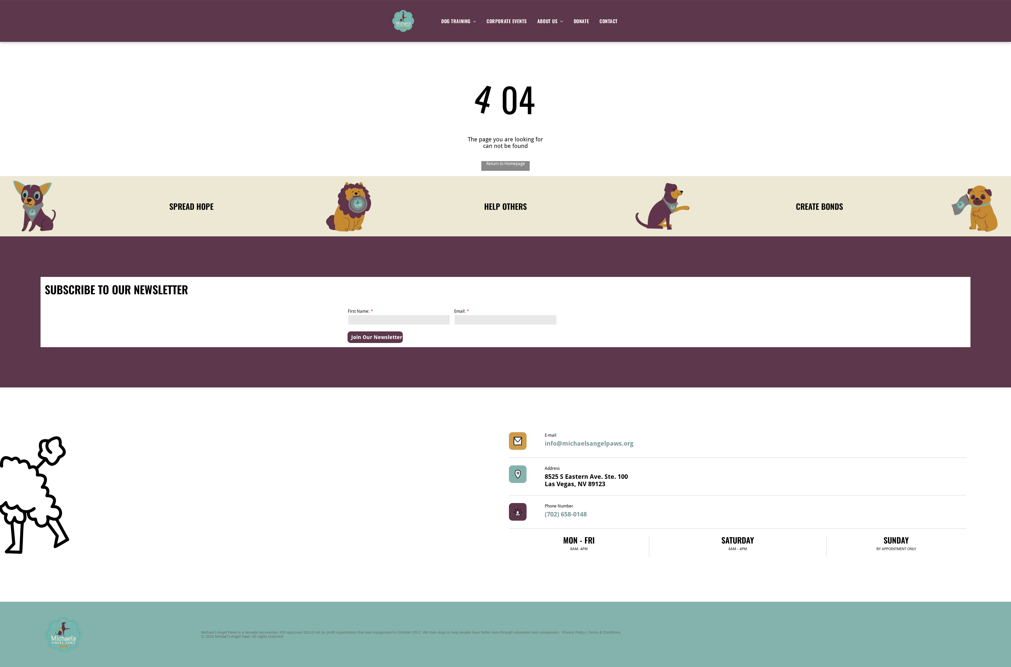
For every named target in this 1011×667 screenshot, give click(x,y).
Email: (459, 311)
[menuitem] (458, 21)
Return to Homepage (505, 163)
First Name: (358, 311)
